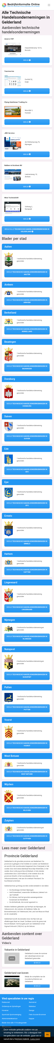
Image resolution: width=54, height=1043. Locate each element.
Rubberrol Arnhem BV (13, 165)
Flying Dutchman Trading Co (15, 102)
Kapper (31, 1018)
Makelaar (32, 1006)
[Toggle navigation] (49, 5)
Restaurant (6, 1002)
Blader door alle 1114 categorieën (14, 1023)
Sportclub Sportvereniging (11, 1014)
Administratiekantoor (9, 1018)
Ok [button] (47, 1035)
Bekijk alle (27, 230)
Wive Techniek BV (11, 198)
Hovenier (5, 1010)
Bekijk (26, 60)
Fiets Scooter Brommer (37, 1014)
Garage (31, 1010)
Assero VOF (9, 39)
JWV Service (9, 133)
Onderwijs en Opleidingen (11, 1006)
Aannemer (32, 1002)
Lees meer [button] (35, 1039)
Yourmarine (9, 71)
